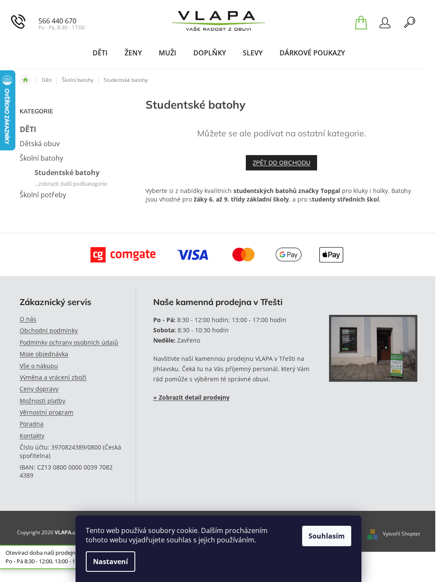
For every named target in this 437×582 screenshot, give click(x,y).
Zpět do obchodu (281, 163)
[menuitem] (100, 53)
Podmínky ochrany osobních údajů (69, 342)
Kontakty (32, 436)
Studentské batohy (67, 172)
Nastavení (110, 561)
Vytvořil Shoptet (401, 533)
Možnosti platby (42, 401)
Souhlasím (327, 536)
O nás (28, 319)
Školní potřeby (43, 194)
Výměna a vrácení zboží (53, 377)
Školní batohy (41, 158)
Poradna (32, 424)
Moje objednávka (44, 354)
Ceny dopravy (39, 389)
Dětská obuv (40, 143)
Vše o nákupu (39, 366)
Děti (28, 129)
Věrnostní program (46, 412)
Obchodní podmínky (49, 330)
